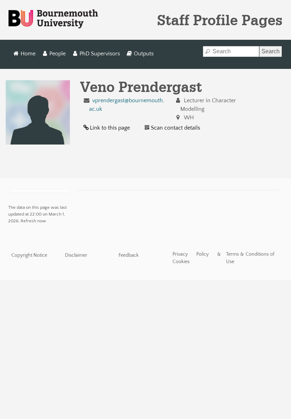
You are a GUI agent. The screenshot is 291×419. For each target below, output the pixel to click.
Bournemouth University (53, 19)
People (57, 53)
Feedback (129, 255)
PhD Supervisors (99, 53)
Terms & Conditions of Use (250, 258)
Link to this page (110, 128)
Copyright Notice (29, 255)
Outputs (144, 53)
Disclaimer (76, 255)
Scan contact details (175, 128)
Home (28, 53)
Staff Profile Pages (219, 19)
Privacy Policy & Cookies (196, 258)
